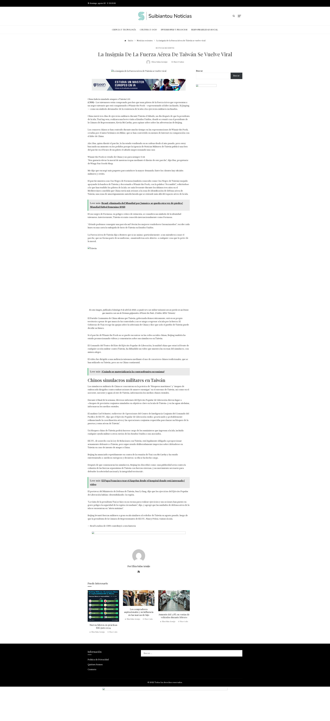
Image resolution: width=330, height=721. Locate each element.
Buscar (199, 71)
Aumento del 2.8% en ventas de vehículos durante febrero (174, 616)
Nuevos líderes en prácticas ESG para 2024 (103, 626)
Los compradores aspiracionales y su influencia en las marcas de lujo (138, 612)
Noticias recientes (165, 48)
